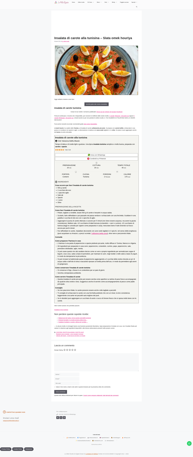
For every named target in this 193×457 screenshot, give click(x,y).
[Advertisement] (96, 24)
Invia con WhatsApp (97, 155)
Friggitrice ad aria (124, 2)
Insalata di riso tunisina (61, 310)
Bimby (113, 2)
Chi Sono (89, 2)
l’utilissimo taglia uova (99, 233)
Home (73, 2)
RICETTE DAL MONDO (69, 332)
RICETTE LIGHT (79, 332)
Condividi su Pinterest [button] (97, 159)
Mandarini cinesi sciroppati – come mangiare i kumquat (69, 334)
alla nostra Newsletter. (90, 124)
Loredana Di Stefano (92, 454)
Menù (98, 2)
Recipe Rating (58, 350)
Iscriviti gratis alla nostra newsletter (96, 104)
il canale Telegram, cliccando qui (119, 116)
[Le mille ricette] (61, 2)
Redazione (29, 449)
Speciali (133, 2)
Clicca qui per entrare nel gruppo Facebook (109, 112)
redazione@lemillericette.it (11, 420)
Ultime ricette (81, 2)
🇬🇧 (104, 437)
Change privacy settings (96, 444)
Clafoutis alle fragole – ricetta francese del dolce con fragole (70, 335)
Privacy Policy (6, 449)
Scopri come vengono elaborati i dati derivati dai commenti (100, 395)
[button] (137, 7)
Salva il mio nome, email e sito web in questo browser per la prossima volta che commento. (83, 387)
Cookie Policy (18, 449)
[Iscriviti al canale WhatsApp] (189, 443)
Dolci (106, 2)
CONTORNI (59, 332)
